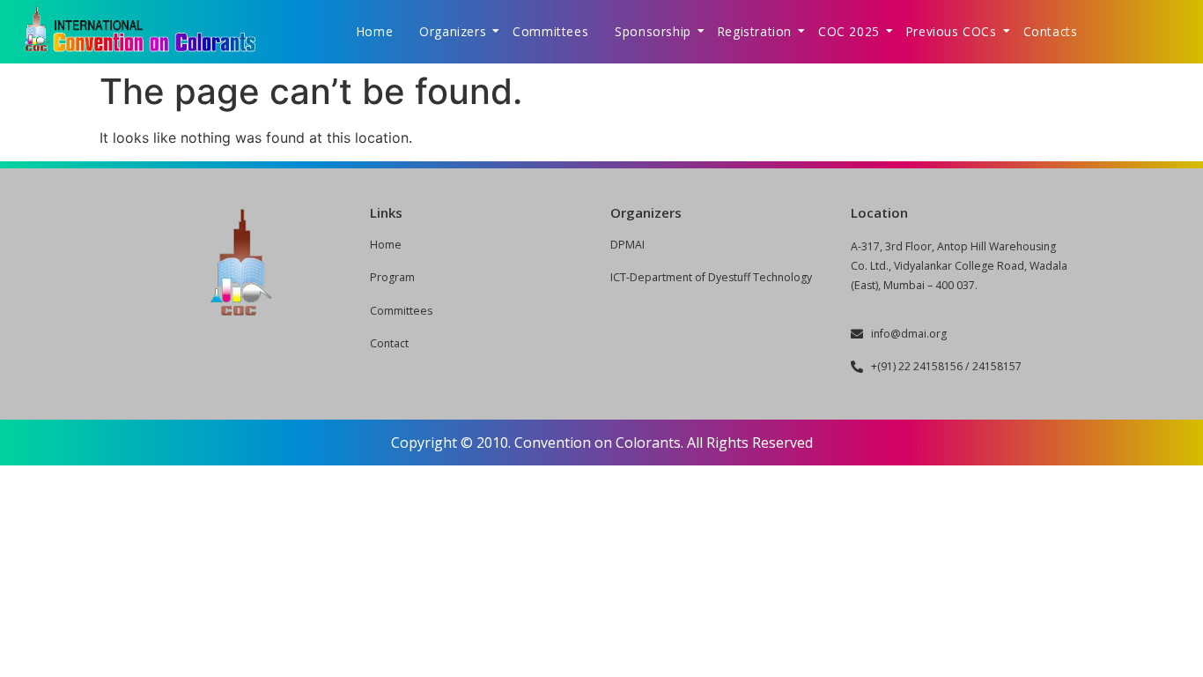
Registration (755, 31)
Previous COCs (951, 31)
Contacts (1050, 31)
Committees (550, 31)
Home (375, 31)
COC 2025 (849, 31)
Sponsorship (653, 31)
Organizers (452, 31)
